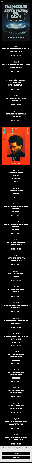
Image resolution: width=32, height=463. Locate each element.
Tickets (13, 55)
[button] (2, 1)
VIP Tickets (18, 55)
